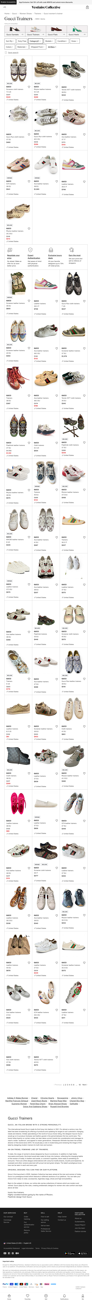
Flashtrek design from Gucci (20, 1196)
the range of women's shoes (24, 1154)
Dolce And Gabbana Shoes (35, 1106)
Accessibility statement (12, 1248)
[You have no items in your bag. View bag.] (87, 7)
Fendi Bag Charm (38, 1103)
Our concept (8, 1217)
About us (78, 1218)
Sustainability (80, 1221)
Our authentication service (29, 1224)
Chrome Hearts (47, 1098)
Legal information (28, 1248)
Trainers (37, 13)
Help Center (62, 1217)
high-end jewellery (65, 1179)
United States (23, 1287)
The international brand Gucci (19, 1129)
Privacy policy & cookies (49, 1248)
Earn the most (75, 255)
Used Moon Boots (39, 1100)
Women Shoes (26, 13)
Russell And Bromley (59, 1106)
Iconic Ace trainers (16, 1192)
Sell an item (45, 1225)
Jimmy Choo (76, 1098)
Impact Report (80, 1225)
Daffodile (74, 1103)
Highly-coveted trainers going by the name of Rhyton (30, 1194)
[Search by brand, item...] (4, 7)
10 (80, 1084)
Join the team (80, 1228)
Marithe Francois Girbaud (16, 1100)
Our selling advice (45, 1221)
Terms (37, 1248)
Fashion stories (80, 1231)
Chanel (34, 1098)
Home (6, 13)
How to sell (45, 1217)
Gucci (14, 13)
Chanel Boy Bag (77, 1100)
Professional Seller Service (46, 1230)
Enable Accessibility (8, 2)
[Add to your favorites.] (29, 87)
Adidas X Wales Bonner (17, 1098)
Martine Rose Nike (58, 1100)
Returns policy (27, 1231)
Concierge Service (7, 1221)
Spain (37, 1287)
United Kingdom (13, 1287)
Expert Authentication (34, 256)
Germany (31, 1287)
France (5, 1287)
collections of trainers (54, 1183)
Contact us (62, 1220)
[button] (87, 7)
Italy (42, 1287)
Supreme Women (19, 1103)
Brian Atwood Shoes (58, 1103)
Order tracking (27, 1218)
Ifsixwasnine (62, 1098)
